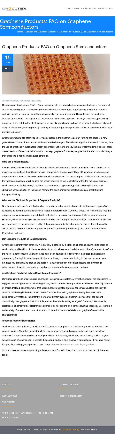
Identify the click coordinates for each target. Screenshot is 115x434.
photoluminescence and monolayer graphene (73, 345)
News (111, 8)
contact (82, 351)
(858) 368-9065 (10, 396)
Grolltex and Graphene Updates (41, 32)
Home (68, 8)
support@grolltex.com (71, 396)
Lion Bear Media (89, 430)
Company (75, 8)
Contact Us (102, 8)
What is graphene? (88, 8)
